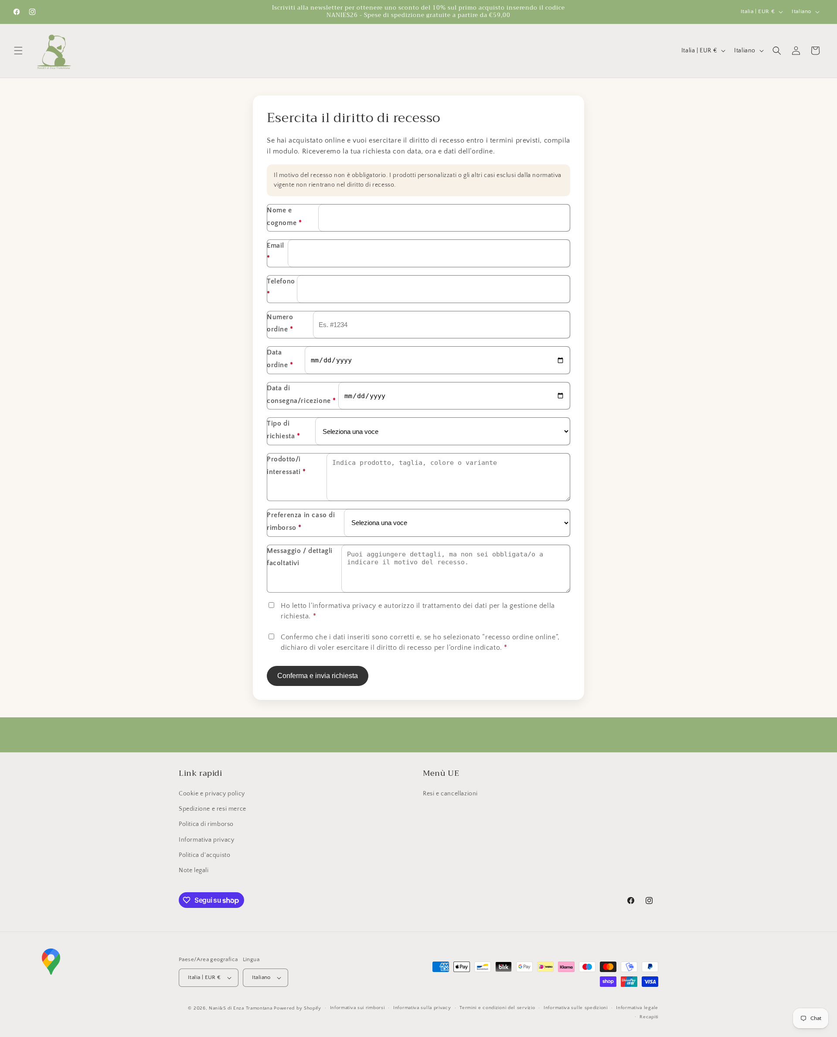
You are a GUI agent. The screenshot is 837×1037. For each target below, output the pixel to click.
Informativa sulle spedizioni (576, 1007)
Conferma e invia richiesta (317, 675)
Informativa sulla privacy (422, 1007)
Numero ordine (280, 323)
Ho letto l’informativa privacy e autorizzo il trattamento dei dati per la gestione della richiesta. (418, 611)
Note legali (194, 870)
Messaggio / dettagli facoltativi (300, 557)
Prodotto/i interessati (286, 465)
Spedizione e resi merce (212, 808)
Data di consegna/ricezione (301, 394)
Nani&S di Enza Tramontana (240, 1008)
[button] (18, 50)
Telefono (281, 287)
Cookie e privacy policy (212, 793)
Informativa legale (637, 1007)
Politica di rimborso (206, 824)
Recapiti (649, 1017)
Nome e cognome (284, 216)
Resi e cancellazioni (450, 793)
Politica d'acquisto (204, 855)
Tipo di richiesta (283, 430)
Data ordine (280, 358)
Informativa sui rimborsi (357, 1007)
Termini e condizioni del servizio (497, 1007)
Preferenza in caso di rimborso (301, 521)
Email (275, 252)
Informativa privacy (206, 839)
